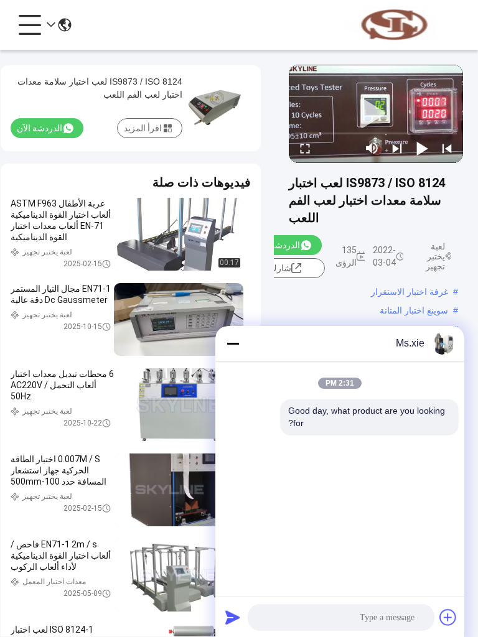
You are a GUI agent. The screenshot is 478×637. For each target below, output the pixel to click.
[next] (397, 148)
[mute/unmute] (372, 148)
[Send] (233, 617)
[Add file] (448, 617)
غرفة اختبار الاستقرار (409, 292)
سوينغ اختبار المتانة (414, 310)
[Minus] (232, 343)
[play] (375, 113)
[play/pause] (422, 148)
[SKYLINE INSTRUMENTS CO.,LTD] (394, 25)
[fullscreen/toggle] (305, 148)
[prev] (446, 148)
